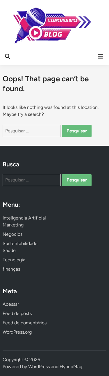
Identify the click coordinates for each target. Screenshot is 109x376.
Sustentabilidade (20, 243)
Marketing (13, 225)
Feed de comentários (25, 322)
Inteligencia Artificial (24, 218)
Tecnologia (14, 259)
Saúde (9, 250)
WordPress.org (17, 332)
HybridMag (71, 366)
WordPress (39, 366)
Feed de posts (17, 313)
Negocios (12, 234)
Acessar (11, 304)
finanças (11, 269)
